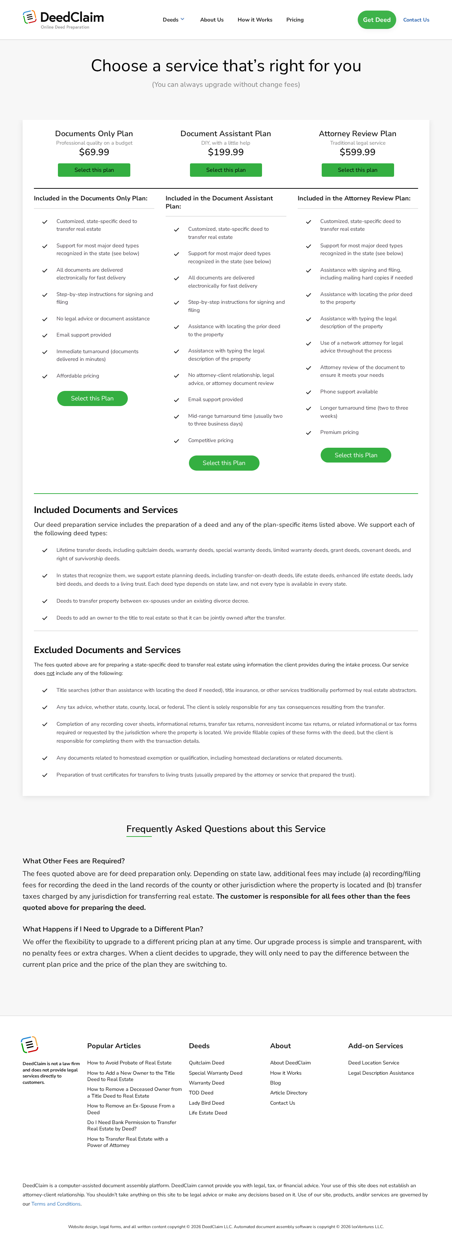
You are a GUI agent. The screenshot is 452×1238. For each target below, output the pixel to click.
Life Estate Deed (208, 1112)
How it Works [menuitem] (255, 19)
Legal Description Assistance (381, 1072)
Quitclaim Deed (206, 1062)
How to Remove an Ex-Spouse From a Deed (131, 1109)
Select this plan (94, 170)
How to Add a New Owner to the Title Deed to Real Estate (131, 1076)
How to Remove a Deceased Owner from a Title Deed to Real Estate (134, 1092)
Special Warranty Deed (215, 1072)
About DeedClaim (290, 1062)
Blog (275, 1082)
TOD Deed (201, 1092)
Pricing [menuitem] (295, 19)
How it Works (286, 1072)
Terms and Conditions (56, 1203)
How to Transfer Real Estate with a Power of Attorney (127, 1142)
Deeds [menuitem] (170, 19)
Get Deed (377, 20)
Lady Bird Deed (206, 1102)
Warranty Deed (206, 1082)
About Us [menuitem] (212, 19)
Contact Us (416, 19)
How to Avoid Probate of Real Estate (129, 1062)
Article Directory (288, 1092)
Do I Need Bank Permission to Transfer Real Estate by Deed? (131, 1125)
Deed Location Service (373, 1062)
